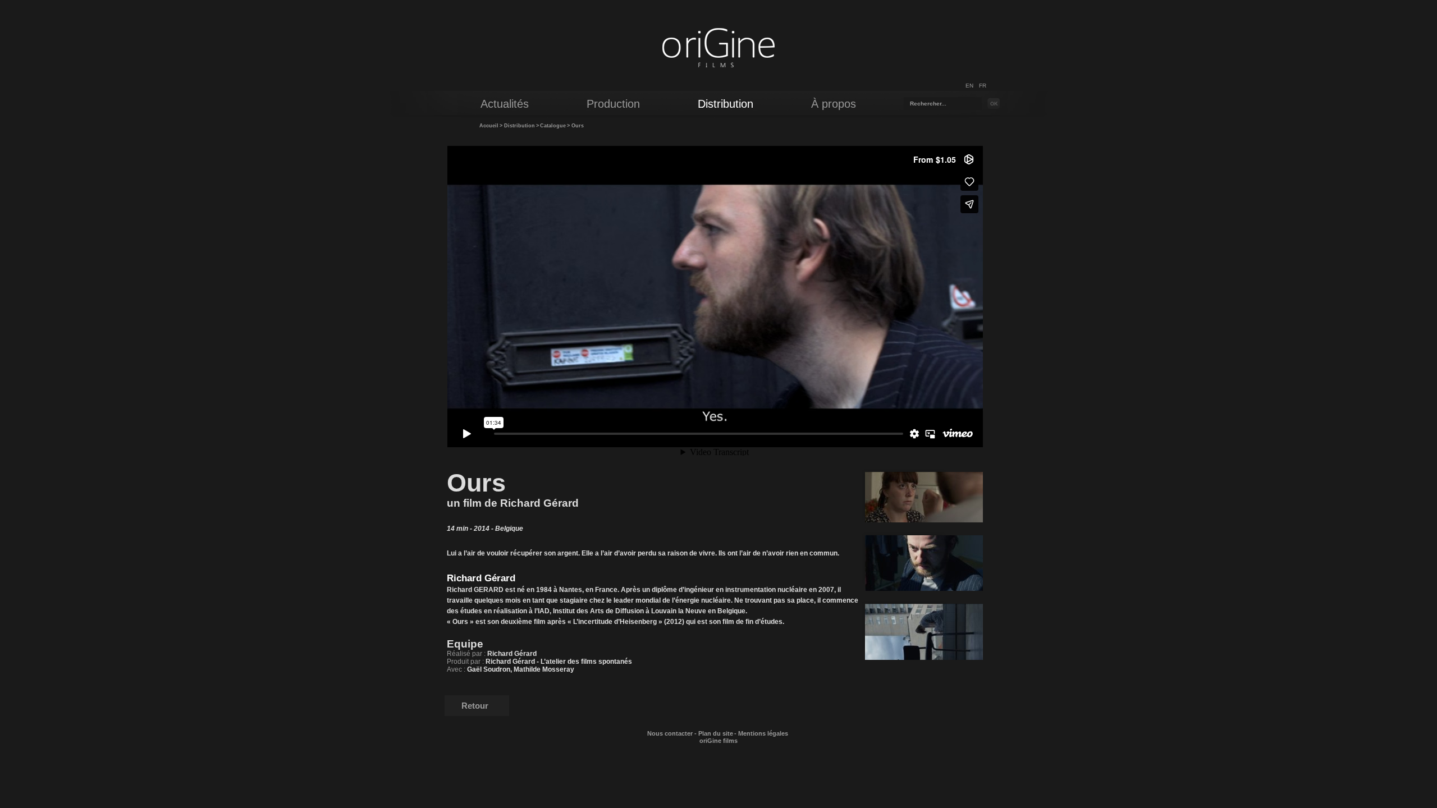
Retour (474, 705)
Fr (982, 85)
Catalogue (553, 125)
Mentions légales (763, 733)
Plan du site (715, 733)
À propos (833, 104)
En (969, 85)
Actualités (504, 104)
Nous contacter (670, 733)
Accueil (488, 125)
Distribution (519, 125)
